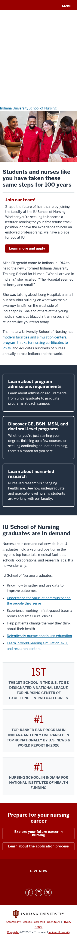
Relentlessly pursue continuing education (39, 636)
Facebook (29, 892)
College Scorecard (34, 922)
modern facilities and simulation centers (34, 337)
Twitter (48, 892)
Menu (66, 6)
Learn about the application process (38, 846)
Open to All (53, 922)
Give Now (38, 871)
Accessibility (13, 922)
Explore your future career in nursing (38, 833)
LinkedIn (38, 892)
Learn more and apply (27, 248)
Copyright (13, 932)
